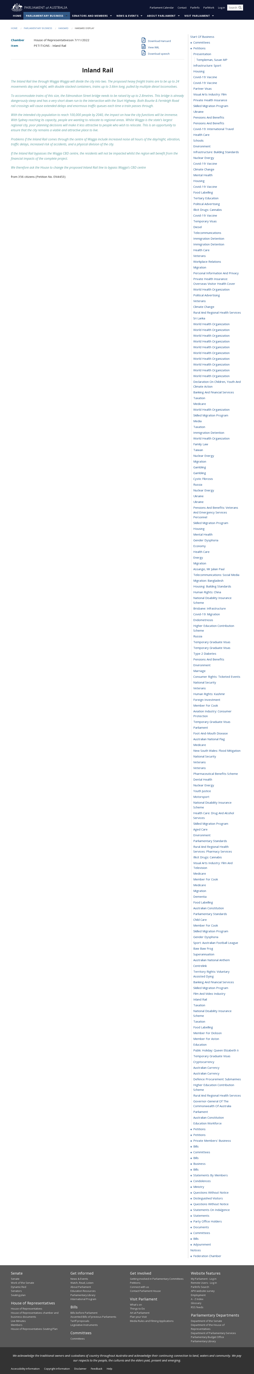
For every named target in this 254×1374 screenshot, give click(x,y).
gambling (199, 467)
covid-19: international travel (213, 129)
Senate (15, 1279)
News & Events (127, 16)
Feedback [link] (96, 1368)
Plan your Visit (138, 1317)
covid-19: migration (206, 614)
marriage (199, 671)
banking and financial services (213, 392)
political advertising (206, 204)
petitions (199, 48)
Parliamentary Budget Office (207, 1337)
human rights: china (207, 592)
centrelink (200, 966)
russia (197, 484)
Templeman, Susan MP (211, 60)
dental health (202, 779)
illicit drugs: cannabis (207, 210)
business (199, 1164)
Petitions (135, 1283)
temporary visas (205, 221)
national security (204, 682)
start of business (202, 37)
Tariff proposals (79, 1321)
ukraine (198, 112)
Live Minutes (18, 1321)
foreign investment (206, 700)
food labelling (203, 192)
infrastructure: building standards (216, 152)
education (200, 1044)
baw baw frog (203, 948)
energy (198, 557)
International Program (83, 1299)
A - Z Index (197, 1299)
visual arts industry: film (210, 94)
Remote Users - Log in (204, 1283)
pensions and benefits (208, 117)
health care (201, 135)
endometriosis (203, 620)
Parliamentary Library (82, 1295)
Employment (198, 1295)
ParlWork (208, 7)
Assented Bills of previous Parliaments (93, 1317)
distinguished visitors (208, 1198)
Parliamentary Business (45, 16)
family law (200, 444)
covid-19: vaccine (205, 77)
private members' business (212, 1141)
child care (200, 920)
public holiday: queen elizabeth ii (216, 1050)
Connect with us (139, 1287)
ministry (198, 1187)
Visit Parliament (197, 16)
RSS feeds (197, 1307)
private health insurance (210, 100)
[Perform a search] (240, 8)
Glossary (196, 1303)
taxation (199, 398)
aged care (200, 829)
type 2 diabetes (204, 653)
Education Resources (83, 1291)
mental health (203, 175)
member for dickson (207, 1033)
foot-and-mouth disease (210, 733)
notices (195, 1250)
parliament (200, 727)
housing (199, 71)
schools (198, 140)
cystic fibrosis (203, 479)
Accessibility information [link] (25, 1368)
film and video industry (209, 994)
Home (17, 16)
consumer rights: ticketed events (216, 677)
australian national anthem (211, 960)
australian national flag (209, 739)
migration (199, 267)
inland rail (200, 999)
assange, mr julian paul (208, 569)
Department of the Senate (206, 1321)
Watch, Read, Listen (81, 1283)
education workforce (207, 1123)
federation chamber (207, 1256)
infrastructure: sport (207, 65)
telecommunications (207, 233)
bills (196, 1146)
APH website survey (203, 1291)
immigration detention (208, 238)
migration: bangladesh (208, 580)
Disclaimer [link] (80, 1368)
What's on (136, 1304)
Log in (221, 7)
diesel (197, 227)
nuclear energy (203, 158)
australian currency (206, 1068)
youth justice (202, 791)
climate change (203, 169)
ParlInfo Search (200, 1287)
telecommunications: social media (216, 575)
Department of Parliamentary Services (213, 1333)
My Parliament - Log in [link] (203, 1279)
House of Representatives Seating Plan (34, 1329)
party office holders (207, 1221)
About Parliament (161, 16)
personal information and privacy (216, 273)
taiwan (198, 450)
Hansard (63, 28)
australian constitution (208, 908)
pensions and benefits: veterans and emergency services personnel (215, 512)
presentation (202, 54)
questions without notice (211, 1192)
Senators (16, 1291)
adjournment (202, 1244)
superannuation (203, 954)
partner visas (202, 88)
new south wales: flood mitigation (217, 751)
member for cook (205, 705)
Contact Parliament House (145, 1291)
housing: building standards (212, 586)
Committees (77, 1338)
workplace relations (207, 262)
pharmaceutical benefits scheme (215, 774)
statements (201, 1215)
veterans (199, 256)
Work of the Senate (22, 1283)
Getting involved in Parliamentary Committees (157, 1279)
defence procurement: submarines (217, 1079)
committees (201, 42)
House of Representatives (26, 1308)
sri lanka (199, 318)
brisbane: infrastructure (209, 608)
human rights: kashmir (209, 694)
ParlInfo (195, 7)
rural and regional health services (217, 312)
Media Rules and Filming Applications (152, 1321)
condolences (202, 1181)
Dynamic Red (18, 1287)
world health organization (211, 289)
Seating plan (18, 1295)
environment (202, 146)
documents (201, 1227)
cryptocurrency (203, 1062)
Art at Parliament (139, 1313)
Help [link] (109, 1368)
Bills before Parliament (83, 1313)
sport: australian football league (215, 943)
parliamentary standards (210, 841)
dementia (200, 896)
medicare (199, 404)
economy (199, 546)
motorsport (201, 797)
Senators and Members (90, 16)
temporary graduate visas (211, 642)
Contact (182, 7)
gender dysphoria (205, 540)
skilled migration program (210, 106)
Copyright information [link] (57, 1368)
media (197, 421)
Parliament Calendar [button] (162, 7)
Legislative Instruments (84, 1325)
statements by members (210, 1175)
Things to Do (137, 1308)
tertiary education (205, 198)
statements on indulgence (211, 1210)
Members (16, 1325)
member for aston (206, 1039)
